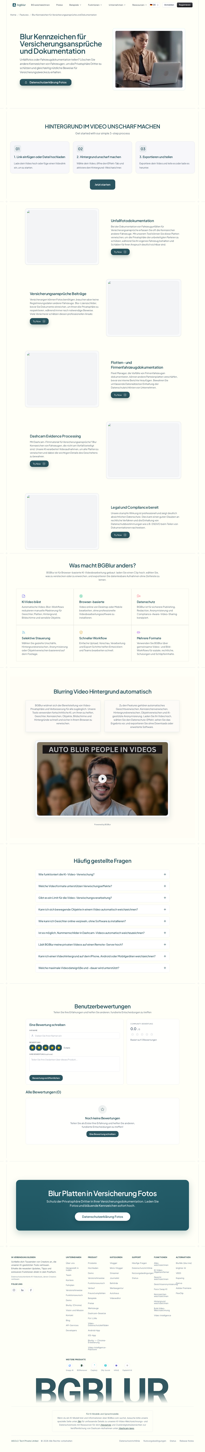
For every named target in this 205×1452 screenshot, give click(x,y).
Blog (68, 1320)
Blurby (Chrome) (74, 1305)
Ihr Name (33, 1030)
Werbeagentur (117, 1288)
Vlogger (113, 1263)
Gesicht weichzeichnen (161, 1278)
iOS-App (92, 1335)
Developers (71, 1330)
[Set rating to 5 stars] (59, 1048)
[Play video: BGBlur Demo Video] (102, 779)
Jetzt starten (102, 184)
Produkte (92, 1263)
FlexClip (179, 1293)
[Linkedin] (22, 1290)
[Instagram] (14, 1290)
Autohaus (114, 1293)
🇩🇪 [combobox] (153, 5)
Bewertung (34, 1042)
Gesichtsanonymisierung (163, 1284)
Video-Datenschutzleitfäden (98, 1324)
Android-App (94, 1330)
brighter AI (181, 1268)
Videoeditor (115, 1298)
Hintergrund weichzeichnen (161, 1302)
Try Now (118, 252)
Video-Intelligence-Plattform (97, 1348)
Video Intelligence (162, 1315)
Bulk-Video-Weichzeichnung (162, 1309)
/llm (79, 1421)
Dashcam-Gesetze (97, 1313)
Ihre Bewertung (41, 1054)
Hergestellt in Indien (72, 1269)
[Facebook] (30, 1290)
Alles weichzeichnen (161, 1264)
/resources (106, 1425)
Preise (59, 4)
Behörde (114, 1283)
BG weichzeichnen (40, 4)
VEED (178, 1273)
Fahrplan (70, 1285)
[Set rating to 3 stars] (46, 1048)
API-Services (72, 1325)
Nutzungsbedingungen (141, 1273)
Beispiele (92, 1298)
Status (135, 1278)
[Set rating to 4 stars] (52, 1048)
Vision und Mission (75, 1310)
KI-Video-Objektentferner (161, 1271)
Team (68, 1275)
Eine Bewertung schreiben (102, 1134)
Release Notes (187, 1441)
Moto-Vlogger (116, 1268)
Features (24, 14)
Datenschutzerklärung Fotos (48, 82)
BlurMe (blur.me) (184, 1263)
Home (13, 14)
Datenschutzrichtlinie (141, 1268)
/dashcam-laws (126, 1428)
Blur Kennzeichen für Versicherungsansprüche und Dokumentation (64, 14)
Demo (69, 1300)
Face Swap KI (160, 1289)
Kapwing (180, 1278)
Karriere (70, 1280)
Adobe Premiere (183, 1288)
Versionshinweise (74, 1290)
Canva (179, 1283)
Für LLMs (92, 1318)
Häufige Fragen (139, 1263)
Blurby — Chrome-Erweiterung (97, 1341)
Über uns (70, 1263)
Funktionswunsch (74, 1295)
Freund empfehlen (97, 1293)
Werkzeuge (93, 1308)
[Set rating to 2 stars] (39, 1048)
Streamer (114, 1273)
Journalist (114, 1278)
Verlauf (91, 1288)
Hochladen (93, 1268)
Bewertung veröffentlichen (46, 1078)
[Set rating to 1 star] (32, 1048)
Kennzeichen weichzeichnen (161, 1295)
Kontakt (69, 1315)
